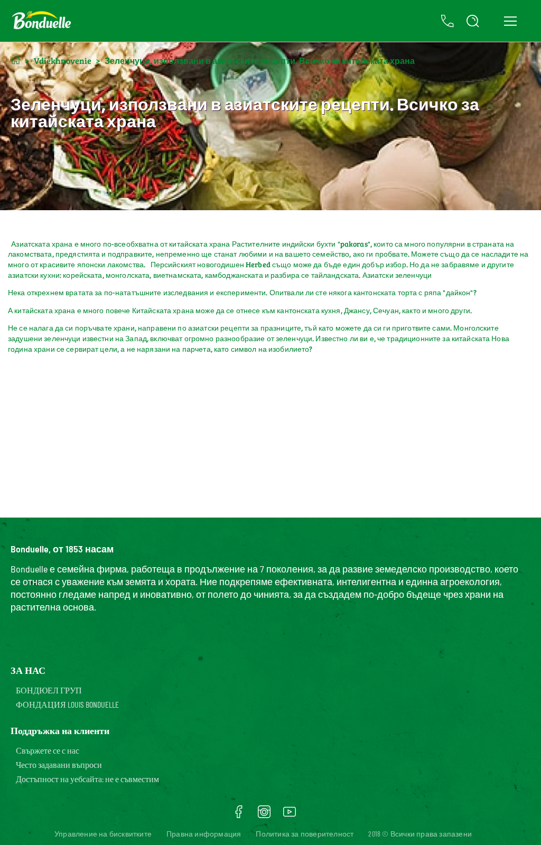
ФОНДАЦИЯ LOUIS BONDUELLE (67, 704)
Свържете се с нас (47, 750)
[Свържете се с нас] (447, 21)
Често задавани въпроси (59, 764)
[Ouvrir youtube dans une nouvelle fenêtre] (289, 815)
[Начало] (16, 60)
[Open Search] (473, 21)
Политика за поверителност (304, 833)
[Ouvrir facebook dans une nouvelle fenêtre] (238, 815)
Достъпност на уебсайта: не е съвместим (87, 779)
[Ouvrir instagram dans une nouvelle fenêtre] (264, 815)
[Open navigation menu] (510, 21)
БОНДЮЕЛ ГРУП (49, 690)
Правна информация (203, 833)
